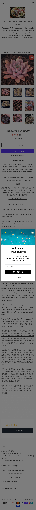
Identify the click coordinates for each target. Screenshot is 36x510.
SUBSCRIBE (18, 272)
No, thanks (18, 277)
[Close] (32, 232)
